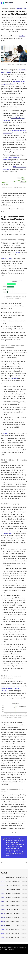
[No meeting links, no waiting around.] (14, 893)
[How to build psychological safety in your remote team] (14, 937)
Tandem (22, 36)
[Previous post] (2, 863)
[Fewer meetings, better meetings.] (14, 889)
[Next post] (26, 863)
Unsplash (23, 64)
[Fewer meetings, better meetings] (14, 901)
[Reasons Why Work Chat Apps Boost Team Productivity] (14, 877)
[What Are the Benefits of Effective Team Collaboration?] (14, 881)
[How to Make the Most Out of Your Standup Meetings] (14, 929)
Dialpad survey (7, 259)
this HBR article (13, 378)
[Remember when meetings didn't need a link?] (14, 913)
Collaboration (21, 8)
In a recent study (6, 533)
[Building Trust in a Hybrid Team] (14, 925)
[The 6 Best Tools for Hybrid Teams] (14, 885)
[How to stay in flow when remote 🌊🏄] (14, 933)
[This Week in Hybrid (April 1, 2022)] (14, 909)
